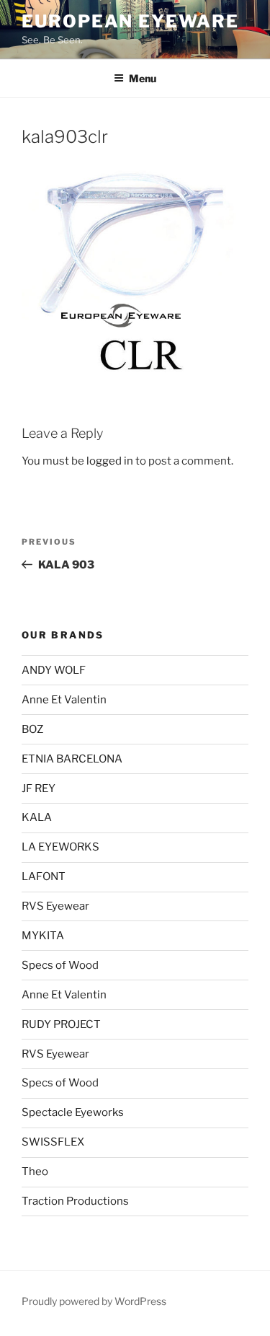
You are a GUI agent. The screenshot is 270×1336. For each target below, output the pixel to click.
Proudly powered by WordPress (94, 1301)
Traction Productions (75, 1201)
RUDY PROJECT (61, 1024)
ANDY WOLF (54, 670)
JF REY (38, 788)
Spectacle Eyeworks (73, 1112)
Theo (35, 1171)
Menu (142, 78)
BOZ (32, 729)
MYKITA (43, 935)
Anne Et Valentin (64, 699)
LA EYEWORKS (60, 846)
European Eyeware (130, 21)
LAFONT (44, 876)
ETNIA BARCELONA (72, 758)
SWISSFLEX (53, 1141)
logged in (109, 460)
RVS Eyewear (55, 906)
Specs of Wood (60, 965)
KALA (37, 817)
